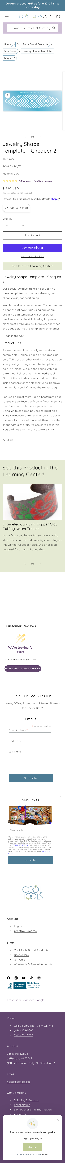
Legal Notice (22, 1105)
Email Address (18, 730)
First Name (15, 741)
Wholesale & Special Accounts (33, 964)
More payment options (32, 256)
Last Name (15, 751)
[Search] (54, 28)
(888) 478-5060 (23, 1030)
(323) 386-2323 (23, 1035)
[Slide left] (25, 137)
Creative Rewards (25, 931)
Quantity (7, 218)
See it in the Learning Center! (32, 266)
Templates (10, 51)
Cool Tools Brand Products (32, 44)
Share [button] (10, 439)
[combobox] (32, 28)
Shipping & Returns (26, 1100)
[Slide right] (40, 137)
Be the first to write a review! (23, 668)
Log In (18, 926)
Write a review (43, 181)
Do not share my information (33, 1109)
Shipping (7, 193)
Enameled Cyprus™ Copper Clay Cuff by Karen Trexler (30, 526)
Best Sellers (21, 955)
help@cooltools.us (18, 1081)
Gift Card (19, 959)
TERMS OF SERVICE (21, 845)
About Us (20, 1114)
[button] (7, 16)
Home (7, 44)
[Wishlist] (50, 16)
